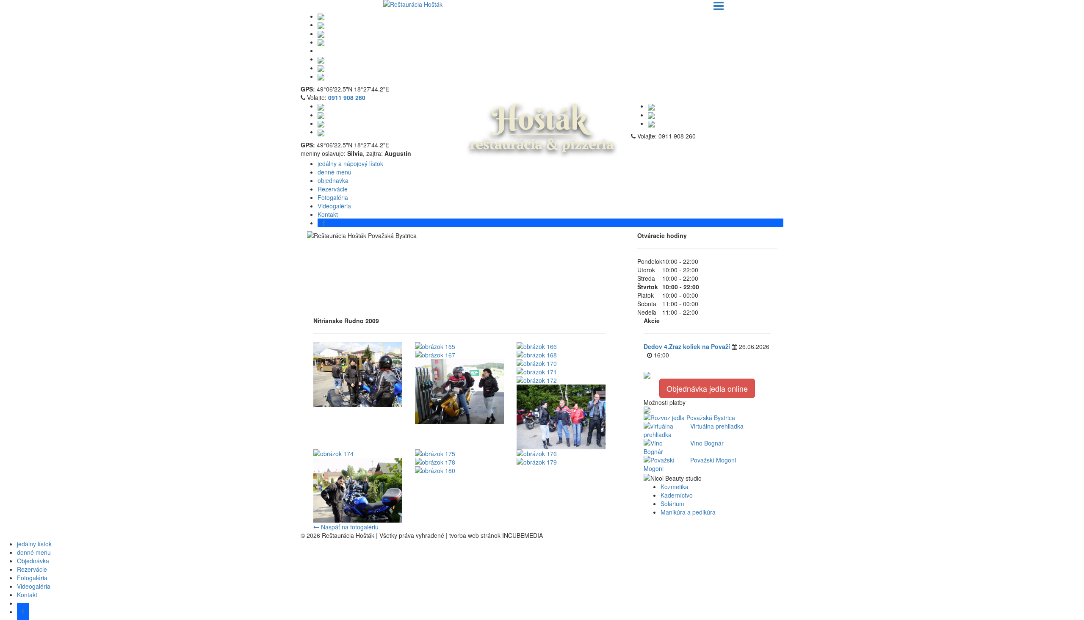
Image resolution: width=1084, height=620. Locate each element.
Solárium (672, 503)
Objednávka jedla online (707, 388)
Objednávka (33, 560)
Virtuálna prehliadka (717, 426)
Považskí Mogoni (713, 460)
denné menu (334, 172)
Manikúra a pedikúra (688, 512)
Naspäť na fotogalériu (349, 527)
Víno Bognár (707, 443)
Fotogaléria (333, 197)
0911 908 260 (346, 97)
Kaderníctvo (677, 495)
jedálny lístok (34, 544)
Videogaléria (334, 206)
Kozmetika (675, 486)
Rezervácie (333, 189)
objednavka (333, 180)
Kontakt (27, 594)
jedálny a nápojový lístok (350, 163)
